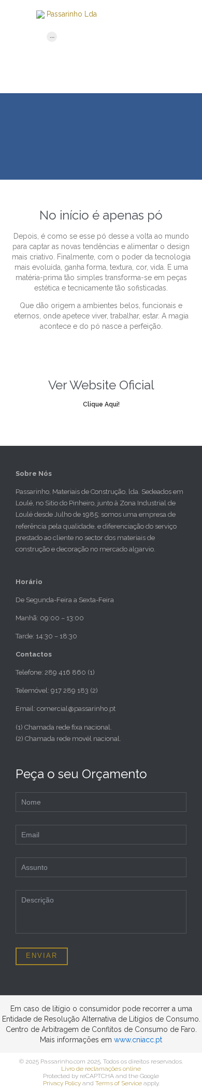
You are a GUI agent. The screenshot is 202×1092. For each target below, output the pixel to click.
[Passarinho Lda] (114, 14)
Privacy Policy (62, 1083)
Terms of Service (118, 1083)
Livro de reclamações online (101, 1068)
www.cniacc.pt (138, 1040)
